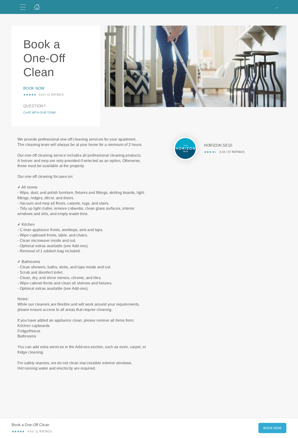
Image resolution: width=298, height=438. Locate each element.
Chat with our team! (39, 112)
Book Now (34, 88)
